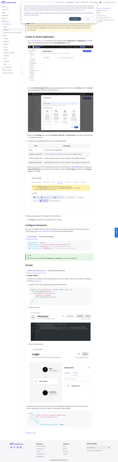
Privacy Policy (81, 10)
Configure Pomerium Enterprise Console (106, 20)
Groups (99, 13)
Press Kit (65, 451)
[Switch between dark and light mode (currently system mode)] (100, 2)
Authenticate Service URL (52, 154)
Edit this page (31, 433)
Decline (88, 19)
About (65, 449)
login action (38, 281)
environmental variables (46, 231)
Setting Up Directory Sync (104, 17)
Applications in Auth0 (46, 28)
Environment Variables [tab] (46, 237)
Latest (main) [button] (93, 2)
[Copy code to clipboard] (90, 242)
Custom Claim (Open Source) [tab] (36, 270)
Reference (70, 2)
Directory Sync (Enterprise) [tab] (56, 270)
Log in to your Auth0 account (37, 41)
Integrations (40, 456)
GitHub (83, 2)
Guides (77, 2)
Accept (75, 19)
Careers (65, 454)
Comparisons (40, 454)
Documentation (60, 2)
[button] (12, 12)
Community (39, 449)
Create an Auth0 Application (104, 8)
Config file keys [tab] (32, 237)
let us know (76, 28)
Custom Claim (101, 15)
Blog (64, 446)
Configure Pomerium (102, 10)
